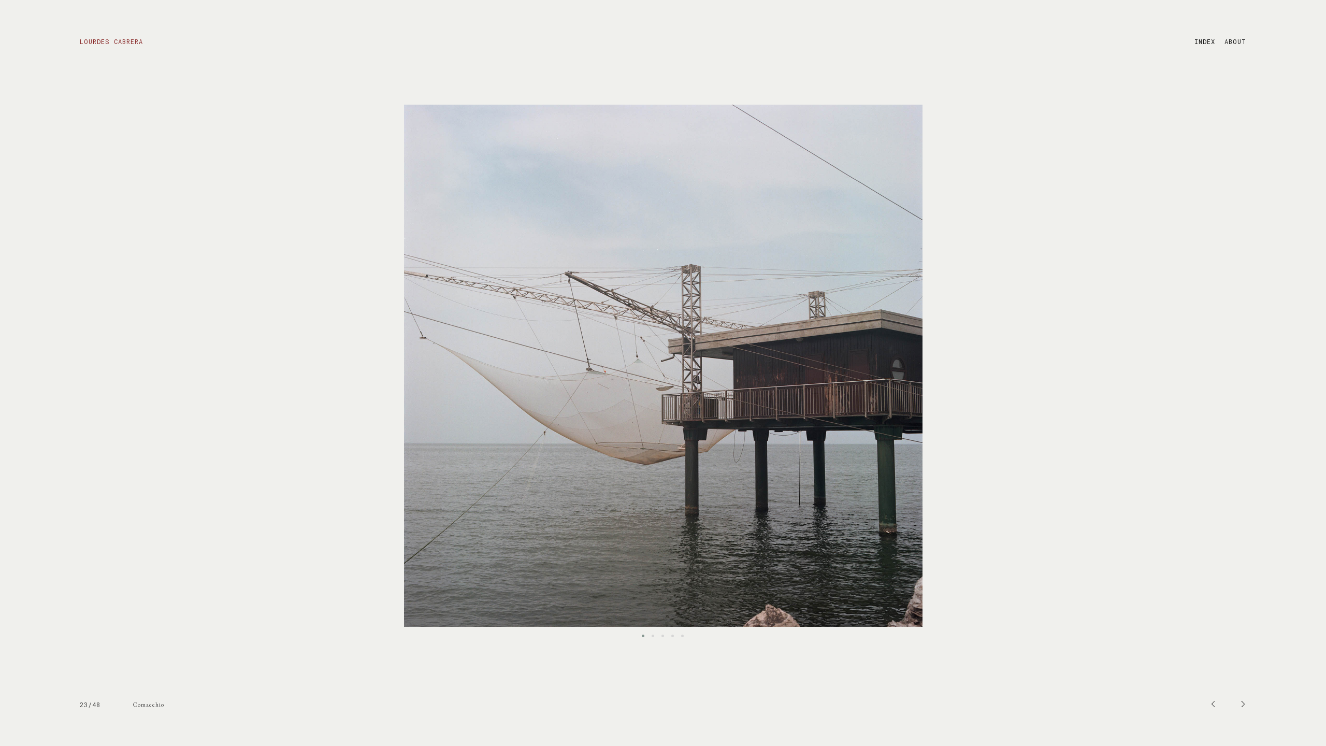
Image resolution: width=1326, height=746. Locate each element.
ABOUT (1235, 41)
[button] (643, 636)
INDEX (1204, 41)
